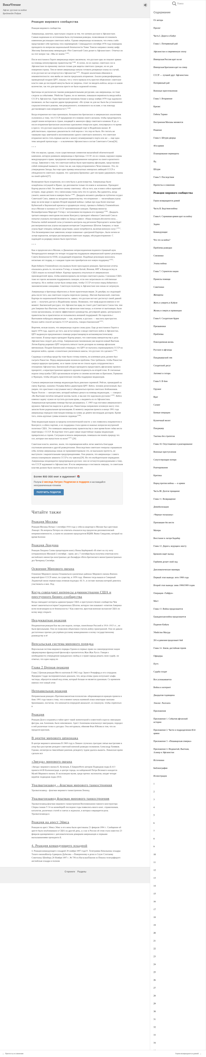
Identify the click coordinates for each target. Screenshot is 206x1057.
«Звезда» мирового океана (52, 761)
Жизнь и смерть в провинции (167, 310)
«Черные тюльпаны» (163, 514)
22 (154, 948)
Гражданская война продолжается (169, 616)
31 (154, 1019)
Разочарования (160, 467)
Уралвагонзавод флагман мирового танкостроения (70, 798)
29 (154, 1003)
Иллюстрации (160, 775)
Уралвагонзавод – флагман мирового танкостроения (72, 785)
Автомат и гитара (161, 373)
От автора (158, 20)
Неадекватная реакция (49, 620)
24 (154, 964)
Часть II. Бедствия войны (165, 208)
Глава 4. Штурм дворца (164, 137)
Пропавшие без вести (163, 522)
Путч (155, 663)
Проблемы (158, 333)
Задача (156, 224)
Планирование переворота (166, 153)
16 (154, 901)
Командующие (160, 231)
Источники (158, 760)
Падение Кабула (161, 624)
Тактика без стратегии (164, 436)
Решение (157, 129)
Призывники (159, 326)
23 (154, 956)
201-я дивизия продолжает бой (168, 640)
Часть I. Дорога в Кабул (165, 35)
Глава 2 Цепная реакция (50, 667)
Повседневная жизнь (163, 341)
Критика (157, 475)
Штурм (156, 169)
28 (154, 995)
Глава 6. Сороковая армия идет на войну (172, 216)
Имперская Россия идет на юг (167, 59)
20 (154, 932)
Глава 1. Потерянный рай (165, 43)
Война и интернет (162, 687)
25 (154, 972)
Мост (155, 600)
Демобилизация (161, 506)
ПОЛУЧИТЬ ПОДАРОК (49, 492)
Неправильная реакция (49, 691)
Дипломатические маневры (166, 569)
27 (154, 987)
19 (154, 924)
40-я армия (158, 145)
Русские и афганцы (162, 349)
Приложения (159, 710)
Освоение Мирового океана (53, 568)
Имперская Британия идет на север (170, 67)
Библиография (160, 767)
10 (154, 854)
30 (154, 1011)
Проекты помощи (161, 279)
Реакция (38, 714)
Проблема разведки (162, 247)
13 (154, 877)
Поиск (177, 3)
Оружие (157, 388)
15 (154, 893)
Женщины (158, 294)
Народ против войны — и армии (169, 483)
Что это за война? (161, 239)
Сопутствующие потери (164, 459)
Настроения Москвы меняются (168, 122)
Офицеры (158, 655)
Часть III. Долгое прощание (166, 490)
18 (154, 917)
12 (154, 869)
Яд (154, 161)
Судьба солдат (160, 671)
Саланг (157, 404)
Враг (155, 396)
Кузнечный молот (162, 420)
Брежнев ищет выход (163, 553)
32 (154, 1026)
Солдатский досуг (162, 365)
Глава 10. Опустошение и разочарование (172, 443)
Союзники (158, 255)
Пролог (157, 27)
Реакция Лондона (45, 545)
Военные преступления (164, 451)
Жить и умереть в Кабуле (165, 302)
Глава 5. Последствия (164, 176)
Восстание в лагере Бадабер (166, 538)
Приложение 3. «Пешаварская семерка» (172, 741)
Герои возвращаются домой (166, 200)
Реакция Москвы (45, 521)
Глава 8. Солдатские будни (166, 318)
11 (154, 862)
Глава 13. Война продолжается (168, 608)
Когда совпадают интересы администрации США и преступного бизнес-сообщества (71, 594)
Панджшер (158, 428)
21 (154, 940)
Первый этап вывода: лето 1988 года (171, 577)
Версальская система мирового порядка (63, 643)
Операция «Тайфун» (163, 593)
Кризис (157, 106)
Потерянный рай (161, 82)
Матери (157, 530)
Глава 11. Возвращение (164, 498)
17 (154, 909)
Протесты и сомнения (163, 184)
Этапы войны (160, 263)
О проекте (70, 871)
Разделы (81, 871)
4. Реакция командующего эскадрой (59, 845)
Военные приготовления (165, 90)
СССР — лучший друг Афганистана (170, 74)
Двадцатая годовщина (164, 695)
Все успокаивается (162, 679)
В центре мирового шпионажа (55, 738)
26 (154, 979)
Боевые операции (161, 412)
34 (154, 1042)
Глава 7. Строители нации (166, 271)
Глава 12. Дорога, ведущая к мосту (170, 545)
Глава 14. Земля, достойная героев (169, 647)
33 (154, 1034)
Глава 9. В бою (160, 381)
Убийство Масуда (161, 632)
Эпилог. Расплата (161, 702)
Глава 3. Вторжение (163, 98)
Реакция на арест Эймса (50, 822)
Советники (158, 286)
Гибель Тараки (160, 114)
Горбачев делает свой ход (165, 561)
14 (154, 885)
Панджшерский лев (162, 357)
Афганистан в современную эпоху (169, 51)
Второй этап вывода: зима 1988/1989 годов (174, 585)
